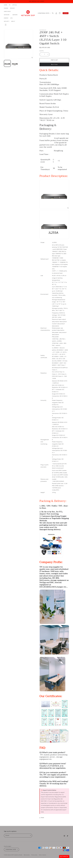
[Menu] (5, 24)
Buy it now (54, 64)
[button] (7, 14)
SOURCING (65, 13)
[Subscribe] (30, 835)
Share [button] (42, 817)
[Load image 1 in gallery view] (7, 63)
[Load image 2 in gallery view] (14, 63)
